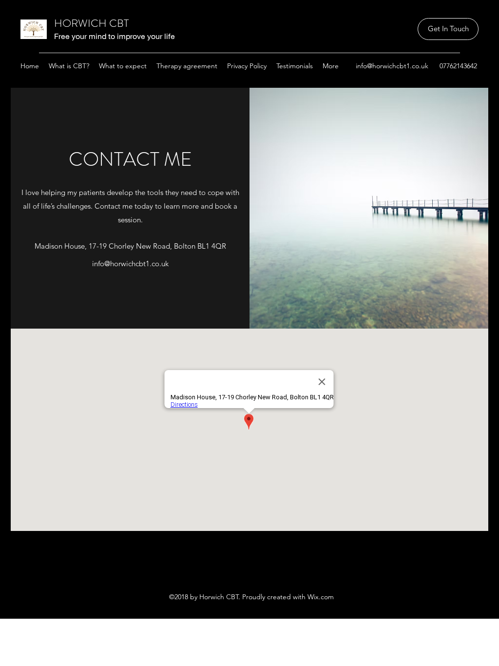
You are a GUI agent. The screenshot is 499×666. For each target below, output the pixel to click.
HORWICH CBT (91, 23)
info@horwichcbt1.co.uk (392, 65)
